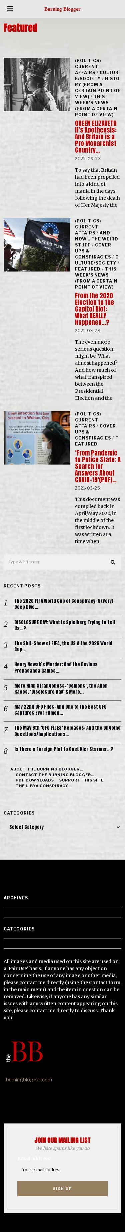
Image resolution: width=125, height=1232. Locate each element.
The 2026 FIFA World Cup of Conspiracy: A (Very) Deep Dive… (63, 604)
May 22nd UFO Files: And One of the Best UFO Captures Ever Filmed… (60, 710)
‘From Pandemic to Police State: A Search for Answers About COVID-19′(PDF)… (98, 466)
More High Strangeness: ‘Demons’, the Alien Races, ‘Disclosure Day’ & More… (61, 689)
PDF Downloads (35, 780)
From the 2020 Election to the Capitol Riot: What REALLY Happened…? (94, 309)
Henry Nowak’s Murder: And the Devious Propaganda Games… (56, 668)
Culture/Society (97, 75)
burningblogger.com (29, 1080)
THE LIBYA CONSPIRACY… (44, 785)
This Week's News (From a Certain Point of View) (96, 105)
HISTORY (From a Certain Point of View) (98, 87)
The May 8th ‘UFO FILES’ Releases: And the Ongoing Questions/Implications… (67, 731)
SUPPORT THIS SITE (81, 780)
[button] (113, 562)
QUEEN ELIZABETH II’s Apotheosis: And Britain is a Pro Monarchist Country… (96, 137)
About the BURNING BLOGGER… (46, 769)
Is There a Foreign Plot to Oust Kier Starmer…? (63, 749)
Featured (88, 269)
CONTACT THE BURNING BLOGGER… (55, 774)
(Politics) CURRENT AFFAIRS (88, 66)
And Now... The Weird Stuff (96, 238)
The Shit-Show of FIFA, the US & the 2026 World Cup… (63, 647)
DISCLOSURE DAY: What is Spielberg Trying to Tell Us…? (64, 626)
